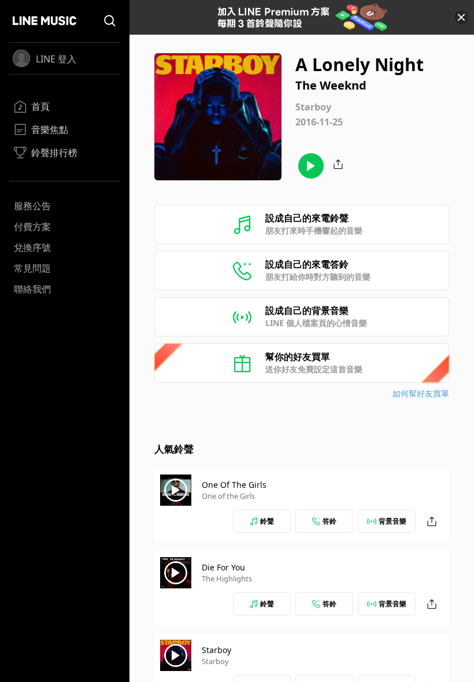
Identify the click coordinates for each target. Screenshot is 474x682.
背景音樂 (392, 521)
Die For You (223, 567)
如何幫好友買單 (420, 393)
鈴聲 (267, 521)
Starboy (216, 649)
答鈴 (329, 521)
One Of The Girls (234, 484)
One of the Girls (228, 496)
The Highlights (227, 578)
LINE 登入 (56, 59)
